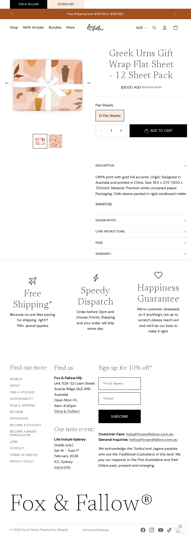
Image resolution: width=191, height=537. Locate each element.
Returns (16, 412)
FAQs (99, 243)
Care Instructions (110, 231)
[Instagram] (152, 530)
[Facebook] (143, 530)
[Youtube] (161, 530)
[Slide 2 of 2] (55, 141)
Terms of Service (24, 455)
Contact (17, 448)
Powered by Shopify (54, 530)
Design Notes (106, 220)
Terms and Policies (95, 530)
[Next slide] (175, 13)
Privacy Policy (22, 461)
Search (16, 379)
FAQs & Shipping (22, 405)
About (15, 386)
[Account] (164, 27)
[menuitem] (70, 27)
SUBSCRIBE (119, 416)
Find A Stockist (22, 392)
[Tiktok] (169, 530)
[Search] (154, 27)
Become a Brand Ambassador (23, 433)
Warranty (103, 254)
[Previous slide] (11, 13)
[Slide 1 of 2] (40, 141)
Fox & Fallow (29, 4)
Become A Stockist (25, 425)
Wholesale (19, 419)
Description (105, 166)
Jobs (13, 442)
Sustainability (21, 399)
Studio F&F (66, 4)
